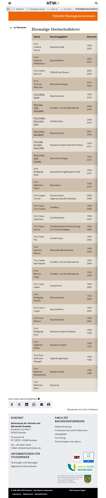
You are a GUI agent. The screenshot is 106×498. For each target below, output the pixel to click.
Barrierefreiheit (41, 494)
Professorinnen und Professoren (71, 430)
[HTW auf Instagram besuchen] (77, 494)
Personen (67, 9)
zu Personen (20, 27)
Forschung (60, 437)
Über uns (54, 9)
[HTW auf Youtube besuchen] (92, 494)
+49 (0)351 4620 (23, 444)
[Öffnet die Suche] (96, 3)
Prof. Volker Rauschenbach (39, 121)
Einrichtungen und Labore (68, 441)
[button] (39, 398)
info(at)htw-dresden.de (29, 448)
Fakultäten (20, 9)
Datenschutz (28, 494)
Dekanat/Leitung (63, 426)
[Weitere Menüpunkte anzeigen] (14, 9)
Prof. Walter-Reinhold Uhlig (39, 144)
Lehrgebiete (61, 434)
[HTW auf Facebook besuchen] (87, 494)
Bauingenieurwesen (37, 9)
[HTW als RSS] (71, 494)
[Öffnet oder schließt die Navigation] (9, 3)
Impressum (16, 494)
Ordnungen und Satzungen (24, 462)
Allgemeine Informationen (24, 466)
